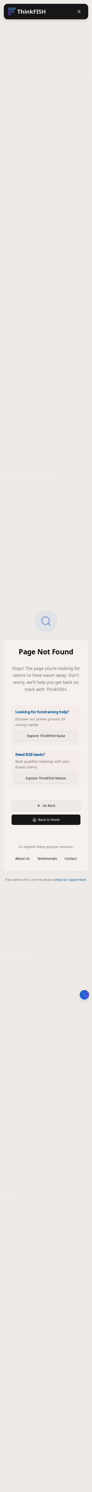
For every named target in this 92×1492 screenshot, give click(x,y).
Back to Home (49, 819)
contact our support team (69, 880)
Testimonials (47, 858)
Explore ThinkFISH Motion (46, 778)
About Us (22, 858)
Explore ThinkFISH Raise (46, 736)
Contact (71, 858)
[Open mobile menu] (79, 11)
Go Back (49, 805)
